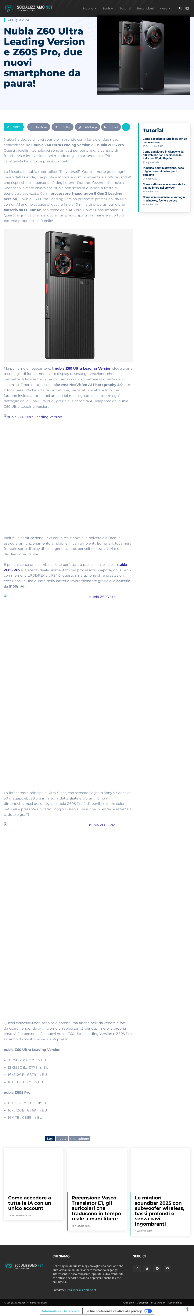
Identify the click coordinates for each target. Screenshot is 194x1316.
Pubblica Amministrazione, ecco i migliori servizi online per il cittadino (164, 171)
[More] (126, 127)
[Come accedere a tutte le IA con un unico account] (33, 1170)
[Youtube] (187, 8)
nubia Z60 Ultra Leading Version (83, 368)
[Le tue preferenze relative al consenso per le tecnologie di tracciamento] (187, 1309)
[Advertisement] (166, 242)
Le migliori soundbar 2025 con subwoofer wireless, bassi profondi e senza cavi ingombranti (159, 1211)
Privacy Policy (158, 1302)
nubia (62, 1139)
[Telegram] (157, 1268)
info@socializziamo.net (81, 1290)
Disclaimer (142, 1302)
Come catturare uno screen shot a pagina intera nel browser (164, 186)
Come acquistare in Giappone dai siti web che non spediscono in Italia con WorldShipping (163, 155)
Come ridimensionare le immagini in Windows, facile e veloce (164, 198)
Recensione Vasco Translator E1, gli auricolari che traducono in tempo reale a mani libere (96, 1208)
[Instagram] (147, 1268)
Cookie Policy (175, 1302)
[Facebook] (137, 1268)
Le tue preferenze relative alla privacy (114, 1311)
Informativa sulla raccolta (60, 1311)
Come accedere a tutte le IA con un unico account (29, 1203)
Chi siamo (128, 1302)
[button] (181, 9)
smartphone (79, 1139)
